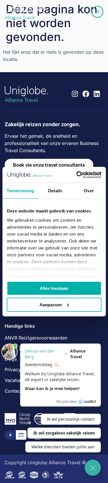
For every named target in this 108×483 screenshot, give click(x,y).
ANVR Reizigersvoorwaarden (36, 338)
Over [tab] (89, 190)
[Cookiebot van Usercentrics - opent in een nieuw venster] (76, 174)
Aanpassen (50, 304)
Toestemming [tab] (20, 190)
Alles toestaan (54, 288)
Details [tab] (55, 190)
